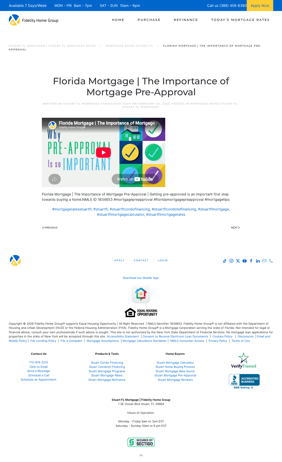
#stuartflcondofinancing (130, 209)
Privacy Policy (218, 340)
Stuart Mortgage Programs (107, 371)
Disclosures (246, 336)
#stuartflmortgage (213, 209)
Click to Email (39, 366)
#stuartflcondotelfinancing (174, 209)
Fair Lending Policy (43, 340)
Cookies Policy (223, 336)
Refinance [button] (186, 20)
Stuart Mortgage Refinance (107, 379)
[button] (141, 455)
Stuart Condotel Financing (107, 366)
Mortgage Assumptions (103, 340)
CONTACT (141, 260)
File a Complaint (72, 340)
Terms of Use (241, 340)
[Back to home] (33, 20)
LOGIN (163, 260)
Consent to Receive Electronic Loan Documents (175, 336)
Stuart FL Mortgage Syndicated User (97, 103)
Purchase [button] (149, 20)
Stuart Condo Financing (107, 362)
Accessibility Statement (123, 336)
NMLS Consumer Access (187, 340)
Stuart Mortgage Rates (106, 375)
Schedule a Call (38, 375)
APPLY (119, 260)
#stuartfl (100, 209)
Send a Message (38, 371)
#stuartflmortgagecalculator (120, 214)
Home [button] (118, 20)
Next (234, 227)
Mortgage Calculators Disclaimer (144, 340)
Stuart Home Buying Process (175, 366)
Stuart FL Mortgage (140, 107)
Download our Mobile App (140, 278)
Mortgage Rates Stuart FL (214, 103)
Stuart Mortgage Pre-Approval (175, 375)
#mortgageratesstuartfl (71, 209)
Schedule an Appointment (38, 379)
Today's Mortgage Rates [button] (240, 20)
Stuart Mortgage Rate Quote (175, 371)
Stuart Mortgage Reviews (175, 379)
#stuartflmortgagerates (165, 214)
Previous (51, 227)
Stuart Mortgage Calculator (175, 362)
